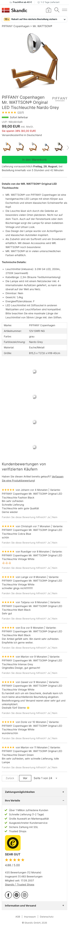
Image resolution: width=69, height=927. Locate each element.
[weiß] (34, 147)
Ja (48, 517)
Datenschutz (47, 916)
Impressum (30, 916)
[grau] (21, 147)
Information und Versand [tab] (20, 905)
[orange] (8, 147)
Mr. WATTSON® (42, 26)
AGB (17, 916)
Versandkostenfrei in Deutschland (22, 135)
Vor (25, 778)
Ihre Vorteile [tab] (12, 800)
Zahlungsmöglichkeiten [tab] (20, 791)
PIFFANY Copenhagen (15, 26)
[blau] (47, 147)
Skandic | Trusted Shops (19, 884)
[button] (34, 19)
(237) (13, 112)
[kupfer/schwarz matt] (60, 147)
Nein (54, 517)
